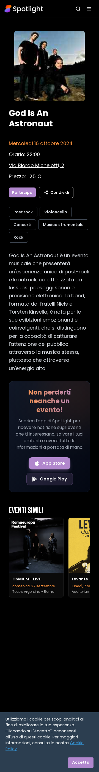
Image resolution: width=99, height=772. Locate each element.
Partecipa (22, 192)
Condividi (59, 192)
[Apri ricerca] (78, 8)
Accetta (80, 762)
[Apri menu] (89, 8)
